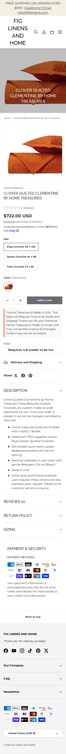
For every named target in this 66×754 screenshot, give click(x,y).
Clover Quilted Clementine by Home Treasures (36, 118)
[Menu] (60, 32)
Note (7, 343)
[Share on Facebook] (23, 375)
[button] (52, 32)
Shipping (9, 221)
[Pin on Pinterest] (30, 375)
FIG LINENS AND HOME (23, 745)
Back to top (33, 616)
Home (7, 118)
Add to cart (44, 300)
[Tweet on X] (15, 375)
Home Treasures (13, 187)
